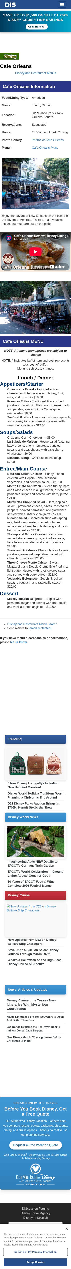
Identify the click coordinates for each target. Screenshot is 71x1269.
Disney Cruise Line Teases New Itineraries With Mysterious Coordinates (31, 1005)
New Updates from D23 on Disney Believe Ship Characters (32, 942)
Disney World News (23, 817)
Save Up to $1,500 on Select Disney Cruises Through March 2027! (33, 952)
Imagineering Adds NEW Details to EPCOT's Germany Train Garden (33, 863)
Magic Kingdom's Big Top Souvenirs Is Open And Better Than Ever (35, 1018)
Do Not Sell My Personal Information (35, 1252)
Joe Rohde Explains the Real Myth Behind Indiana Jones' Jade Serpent (33, 1028)
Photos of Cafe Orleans (48, 140)
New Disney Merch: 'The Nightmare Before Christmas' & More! (34, 1039)
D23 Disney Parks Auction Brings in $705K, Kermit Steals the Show (33, 805)
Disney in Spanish (35, 1217)
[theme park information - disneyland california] (9, 56)
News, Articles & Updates (27, 989)
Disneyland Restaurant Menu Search (32, 624)
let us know (18, 642)
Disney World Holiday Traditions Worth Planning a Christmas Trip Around (36, 795)
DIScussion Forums (35, 1208)
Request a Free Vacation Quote (35, 1145)
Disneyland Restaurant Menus (35, 73)
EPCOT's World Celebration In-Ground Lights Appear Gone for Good (35, 873)
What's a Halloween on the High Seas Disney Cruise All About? (34, 962)
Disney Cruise (19, 895)
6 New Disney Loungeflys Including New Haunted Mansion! (33, 785)
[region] (35, 1246)
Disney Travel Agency (35, 1213)
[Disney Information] (10, 4)
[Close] (67, 1229)
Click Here (34, 26)
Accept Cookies (35, 1262)
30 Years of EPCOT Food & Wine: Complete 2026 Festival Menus (32, 883)
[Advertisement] (35, 689)
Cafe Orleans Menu (45, 147)
